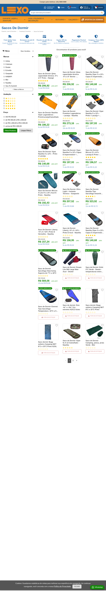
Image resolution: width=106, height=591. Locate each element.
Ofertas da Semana (94, 20)
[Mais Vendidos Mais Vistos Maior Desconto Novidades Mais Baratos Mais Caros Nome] (26, 51)
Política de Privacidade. (62, 586)
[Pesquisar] (101, 13)
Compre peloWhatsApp (50, 7)
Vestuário (59, 20)
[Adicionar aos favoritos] (56, 57)
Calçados (73, 20)
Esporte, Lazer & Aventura (10, 20)
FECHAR (77, 586)
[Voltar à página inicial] (15, 10)
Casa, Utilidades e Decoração (36, 20)
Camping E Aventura (25, 31)
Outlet (62, 7)
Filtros (7, 51)
